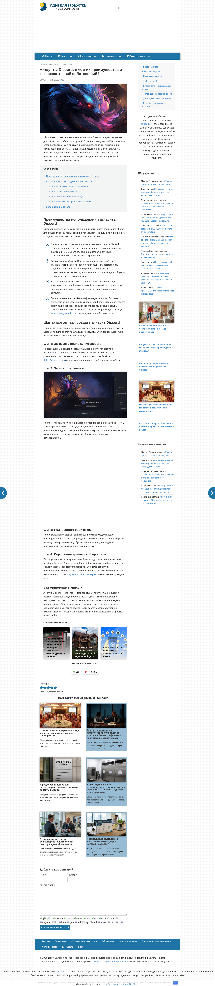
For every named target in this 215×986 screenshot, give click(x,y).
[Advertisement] (107, 34)
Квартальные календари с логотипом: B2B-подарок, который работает (102, 841)
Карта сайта (67, 947)
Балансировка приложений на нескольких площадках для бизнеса (154, 366)
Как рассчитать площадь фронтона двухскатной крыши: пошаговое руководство (158, 217)
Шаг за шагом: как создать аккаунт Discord (69, 181)
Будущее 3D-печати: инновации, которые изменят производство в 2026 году (156, 348)
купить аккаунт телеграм (83, 574)
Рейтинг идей (108, 941)
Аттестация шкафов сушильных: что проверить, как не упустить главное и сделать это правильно (106, 788)
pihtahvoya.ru (112, 984)
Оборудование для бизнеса (84, 941)
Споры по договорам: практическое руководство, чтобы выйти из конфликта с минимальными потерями (104, 734)
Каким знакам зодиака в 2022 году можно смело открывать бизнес (156, 229)
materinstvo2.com (129, 984)
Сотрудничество (49, 947)
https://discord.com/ (54, 360)
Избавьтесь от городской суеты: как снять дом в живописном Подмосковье (157, 206)
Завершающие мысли (58, 207)
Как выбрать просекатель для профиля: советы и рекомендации (157, 291)
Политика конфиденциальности (156, 941)
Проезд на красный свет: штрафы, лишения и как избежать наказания (156, 265)
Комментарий (47, 885)
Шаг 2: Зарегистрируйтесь (64, 191)
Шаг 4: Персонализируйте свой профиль (71, 201)
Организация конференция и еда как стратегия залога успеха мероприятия (59, 733)
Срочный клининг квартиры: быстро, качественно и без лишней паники (153, 329)
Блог (80, 947)
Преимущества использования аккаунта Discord (73, 176)
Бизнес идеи (60, 941)
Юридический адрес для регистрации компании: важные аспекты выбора (59, 787)
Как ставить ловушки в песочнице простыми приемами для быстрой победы (156, 426)
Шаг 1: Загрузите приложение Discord (70, 186)
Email (73, 875)
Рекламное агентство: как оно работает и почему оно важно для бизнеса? (158, 192)
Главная (46, 941)
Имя (43, 875)
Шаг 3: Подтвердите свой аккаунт (68, 196)
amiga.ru (145, 124)
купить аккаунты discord (64, 313)
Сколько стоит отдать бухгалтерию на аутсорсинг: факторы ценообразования (56, 842)
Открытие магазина (128, 941)
